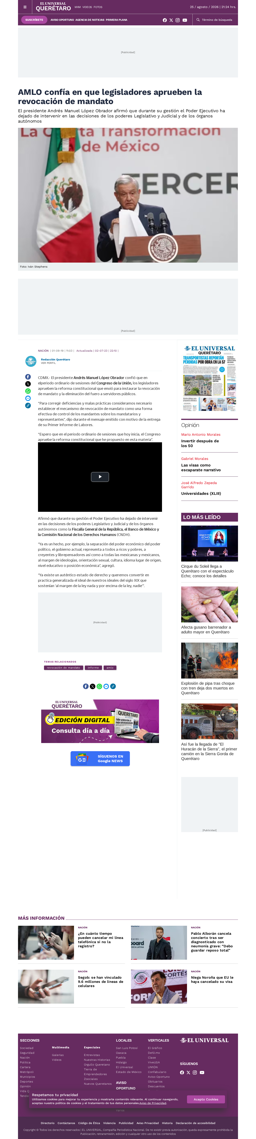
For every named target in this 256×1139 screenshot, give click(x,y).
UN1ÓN (153, 1067)
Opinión (190, 425)
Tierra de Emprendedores (95, 1072)
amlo (110, 667)
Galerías (58, 1055)
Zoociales (91, 1078)
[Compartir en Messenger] (28, 398)
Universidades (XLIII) (201, 493)
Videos (87, 7)
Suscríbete (34, 19)
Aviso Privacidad (148, 1123)
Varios (120, 1110)
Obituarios (155, 1081)
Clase (152, 1057)
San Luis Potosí (127, 1048)
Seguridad (27, 1052)
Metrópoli (27, 1072)
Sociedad (27, 1048)
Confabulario (157, 1072)
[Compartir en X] (28, 384)
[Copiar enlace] (28, 405)
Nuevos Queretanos (98, 1083)
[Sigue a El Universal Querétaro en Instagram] (179, 21)
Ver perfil (48, 362)
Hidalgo (121, 1062)
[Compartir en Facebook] (28, 377)
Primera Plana (116, 19)
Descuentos (156, 1086)
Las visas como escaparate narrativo (201, 467)
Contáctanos (66, 1123)
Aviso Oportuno (62, 19)
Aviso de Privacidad (152, 1103)
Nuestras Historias (97, 1059)
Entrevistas (92, 1055)
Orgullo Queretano (97, 1064)
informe (93, 667)
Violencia (109, 1123)
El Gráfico (155, 1048)
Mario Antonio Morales (200, 434)
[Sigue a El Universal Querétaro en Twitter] (172, 21)
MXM (78, 7)
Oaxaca (121, 1052)
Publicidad (126, 1123)
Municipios (27, 1076)
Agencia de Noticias (89, 19)
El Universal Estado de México (129, 1070)
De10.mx (154, 1052)
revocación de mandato (63, 667)
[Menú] (25, 7)
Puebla (121, 1057)
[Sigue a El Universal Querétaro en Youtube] (186, 21)
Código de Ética (89, 1123)
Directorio (47, 1123)
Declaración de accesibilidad (195, 1123)
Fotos (98, 7)
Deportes (26, 1081)
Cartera (25, 1067)
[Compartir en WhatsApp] (28, 391)
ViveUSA (154, 1062)
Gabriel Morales (194, 458)
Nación (43, 350)
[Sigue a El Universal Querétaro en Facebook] (166, 21)
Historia (167, 1123)
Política (25, 1062)
